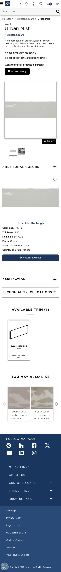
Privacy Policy (13, 518)
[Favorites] (40, 5)
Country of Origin (12, 250)
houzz (22, 445)
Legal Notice (13, 525)
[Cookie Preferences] (4, 566)
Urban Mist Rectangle (30, 223)
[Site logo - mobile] (7, 3)
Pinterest (9, 445)
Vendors (10, 548)
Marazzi (6, 19)
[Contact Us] (19, 5)
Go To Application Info (20, 53)
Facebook (35, 445)
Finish (5, 241)
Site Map (11, 511)
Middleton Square (24, 19)
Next (56, 404)
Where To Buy (18, 71)
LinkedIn (22, 453)
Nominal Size (9, 237)
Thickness (7, 232)
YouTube (9, 453)
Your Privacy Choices (17, 555)
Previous (4, 404)
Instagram (35, 453)
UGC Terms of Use (16, 533)
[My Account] (33, 5)
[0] (48, 5)
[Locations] (26, 5)
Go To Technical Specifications (26, 58)
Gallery (51, 141)
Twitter (48, 445)
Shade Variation (11, 246)
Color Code (8, 228)
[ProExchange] (57, 5)
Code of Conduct (15, 540)
